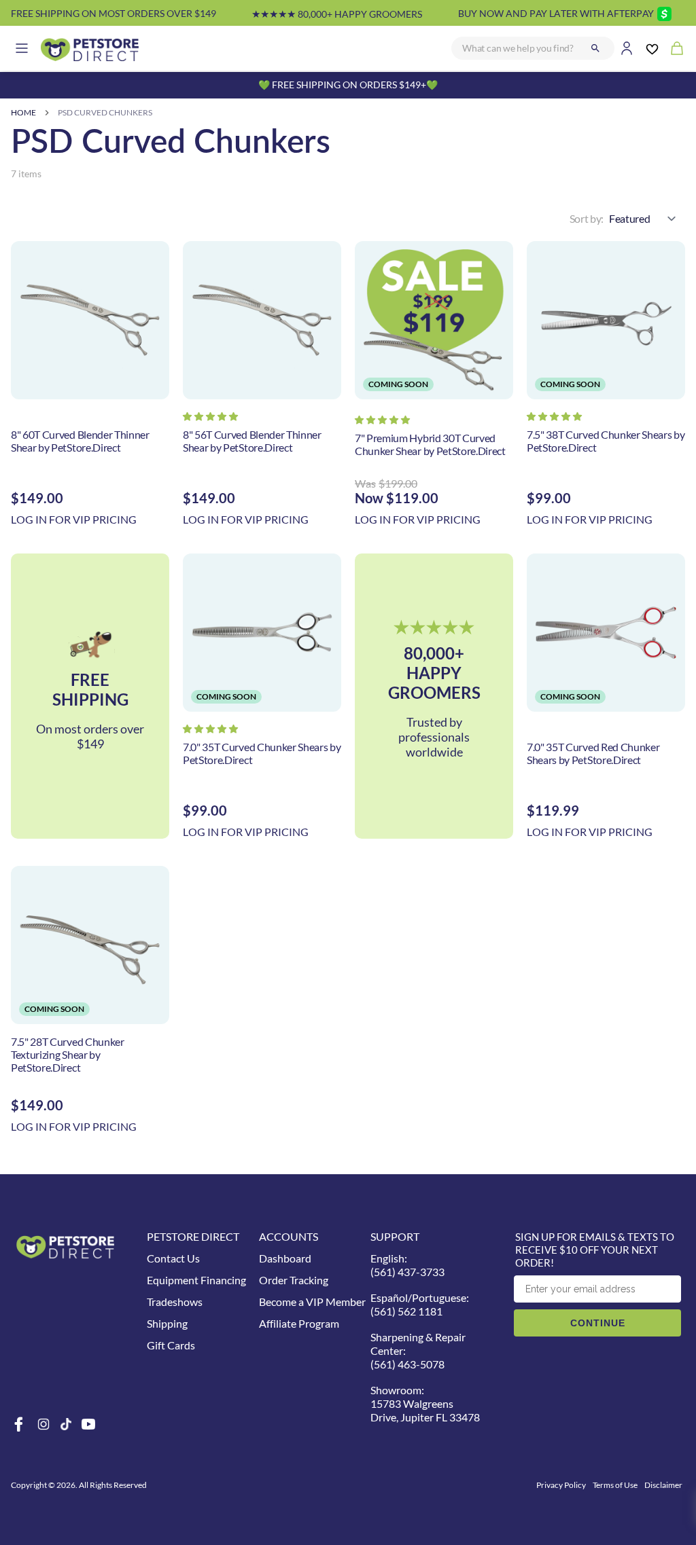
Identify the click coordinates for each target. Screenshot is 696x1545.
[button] (210, 416)
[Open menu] (22, 48)
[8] (90, 320)
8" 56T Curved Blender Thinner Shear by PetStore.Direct (252, 441)
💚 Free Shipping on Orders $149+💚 (348, 84)
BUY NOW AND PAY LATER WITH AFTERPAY (556, 13)
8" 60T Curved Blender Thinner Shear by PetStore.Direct (80, 441)
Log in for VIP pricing (74, 519)
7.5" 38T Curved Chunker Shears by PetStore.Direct (605, 441)
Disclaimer (663, 1485)
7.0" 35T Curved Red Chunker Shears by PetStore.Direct (593, 753)
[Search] (595, 48)
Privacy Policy (561, 1485)
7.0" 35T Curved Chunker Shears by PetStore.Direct (262, 753)
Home (23, 112)
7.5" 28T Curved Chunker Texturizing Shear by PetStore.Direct (67, 1054)
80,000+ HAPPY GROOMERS (336, 14)
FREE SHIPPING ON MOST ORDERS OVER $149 (113, 13)
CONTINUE (597, 1322)
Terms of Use (615, 1485)
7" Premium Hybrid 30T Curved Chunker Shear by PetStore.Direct (430, 444)
